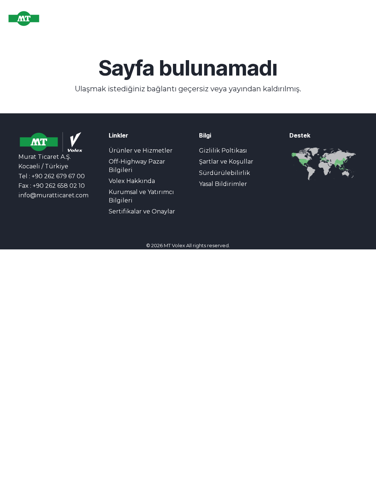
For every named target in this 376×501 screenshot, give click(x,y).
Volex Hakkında (132, 181)
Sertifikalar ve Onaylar (142, 211)
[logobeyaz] (34, 18)
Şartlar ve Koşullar (226, 161)
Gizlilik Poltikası (223, 150)
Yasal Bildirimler (223, 183)
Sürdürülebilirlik (224, 172)
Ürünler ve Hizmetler (141, 150)
